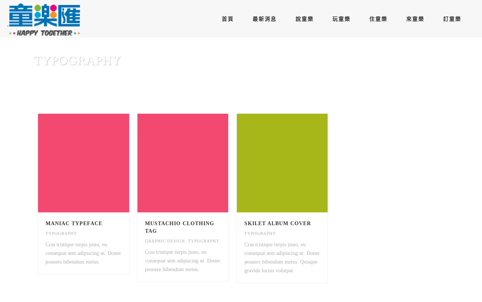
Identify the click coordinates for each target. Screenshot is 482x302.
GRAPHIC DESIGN (165, 241)
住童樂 (378, 19)
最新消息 (265, 19)
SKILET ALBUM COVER (277, 223)
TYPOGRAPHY (61, 233)
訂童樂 (452, 19)
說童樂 (305, 19)
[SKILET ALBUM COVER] (295, 163)
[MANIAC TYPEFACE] (97, 163)
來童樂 (415, 19)
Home (402, 80)
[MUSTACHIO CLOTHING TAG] (196, 163)
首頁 (228, 19)
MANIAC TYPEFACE (74, 223)
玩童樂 (342, 19)
